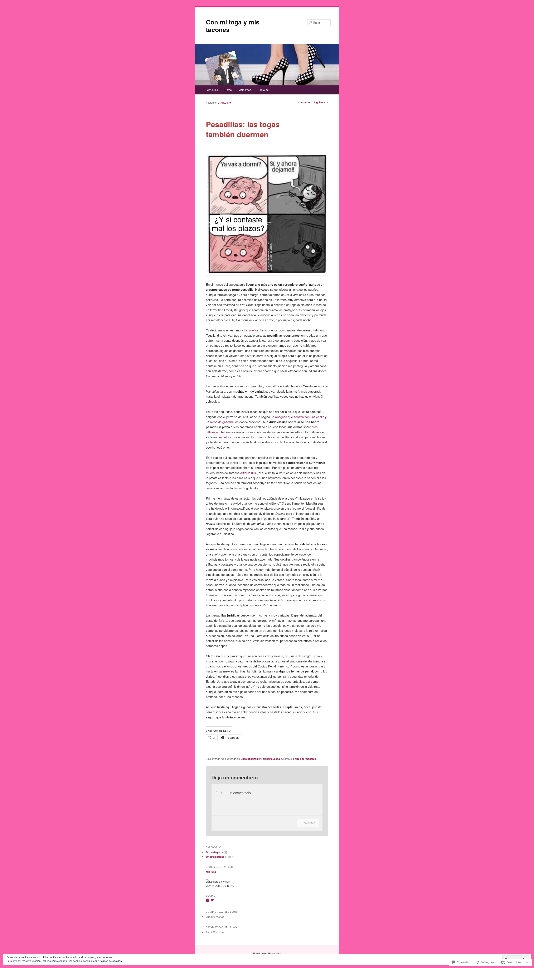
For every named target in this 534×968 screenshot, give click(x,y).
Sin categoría (214, 852)
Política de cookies (110, 961)
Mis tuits (211, 872)
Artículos (212, 90)
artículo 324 (248, 473)
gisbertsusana (271, 759)
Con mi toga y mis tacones (232, 25)
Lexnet (222, 437)
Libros (228, 90)
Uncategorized (249, 759)
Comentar (308, 823)
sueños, (254, 330)
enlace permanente (304, 759)
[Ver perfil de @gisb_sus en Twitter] (212, 900)
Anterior (304, 102)
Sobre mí (263, 90)
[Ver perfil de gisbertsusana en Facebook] (207, 900)
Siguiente (321, 102)
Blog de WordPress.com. (267, 953)
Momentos (244, 90)
